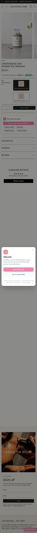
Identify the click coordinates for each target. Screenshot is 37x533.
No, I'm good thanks (18, 274)
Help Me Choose (18, 269)
